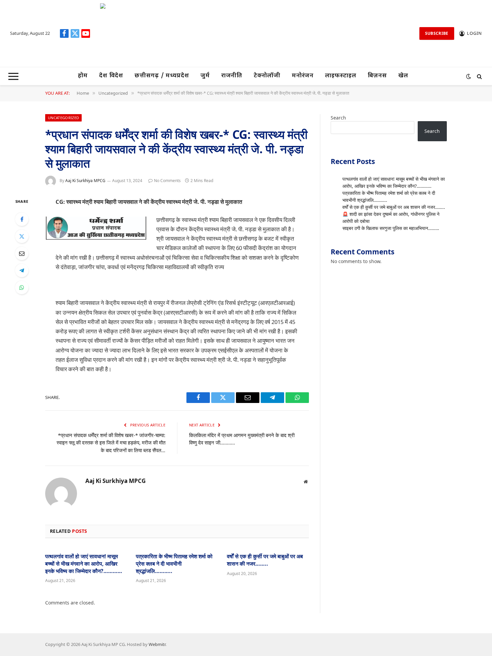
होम (83, 76)
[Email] (21, 253)
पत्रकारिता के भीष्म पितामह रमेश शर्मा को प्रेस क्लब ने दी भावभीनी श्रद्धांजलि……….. (174, 564)
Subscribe (436, 33)
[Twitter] (21, 236)
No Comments (167, 180)
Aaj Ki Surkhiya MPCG (85, 180)
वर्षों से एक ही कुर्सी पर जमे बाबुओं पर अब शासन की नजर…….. (265, 560)
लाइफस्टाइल (340, 76)
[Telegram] (21, 270)
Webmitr (157, 644)
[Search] (479, 76)
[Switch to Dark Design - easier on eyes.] (469, 76)
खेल (403, 76)
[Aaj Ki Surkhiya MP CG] (255, 33)
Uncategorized (63, 117)
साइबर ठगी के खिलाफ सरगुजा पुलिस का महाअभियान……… (390, 228)
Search (338, 117)
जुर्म (205, 76)
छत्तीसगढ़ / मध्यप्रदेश (162, 76)
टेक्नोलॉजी (267, 76)
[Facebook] (21, 219)
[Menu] (13, 76)
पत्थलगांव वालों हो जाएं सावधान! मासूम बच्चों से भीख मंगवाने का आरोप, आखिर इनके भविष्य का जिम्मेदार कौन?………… (83, 564)
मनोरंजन (303, 76)
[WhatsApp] (21, 287)
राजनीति (232, 76)
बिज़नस (377, 76)
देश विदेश (111, 76)
